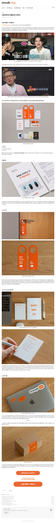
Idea (23, 8)
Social (3, 8)
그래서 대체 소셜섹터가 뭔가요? (6, 502)
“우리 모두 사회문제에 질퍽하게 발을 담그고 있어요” (9, 501)
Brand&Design (17, 8)
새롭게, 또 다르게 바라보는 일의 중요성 (7, 503)
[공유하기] (5, 490)
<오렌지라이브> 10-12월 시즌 (7, 25)
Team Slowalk (29, 8)
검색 (53, 7)
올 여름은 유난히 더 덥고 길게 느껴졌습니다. (8, 496)
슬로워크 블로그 (7, 509)
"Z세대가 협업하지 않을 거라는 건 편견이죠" (8, 497)
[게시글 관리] (6, 490)
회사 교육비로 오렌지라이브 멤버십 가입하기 (8, 498)
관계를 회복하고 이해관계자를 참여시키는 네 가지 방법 (9, 504)
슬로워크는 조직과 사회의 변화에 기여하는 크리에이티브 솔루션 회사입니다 (15, 510)
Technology (9, 8)
